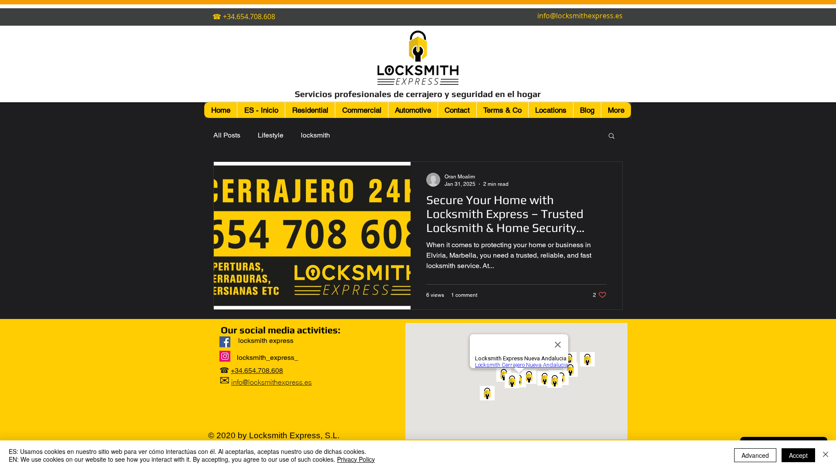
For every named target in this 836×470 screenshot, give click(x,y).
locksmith (315, 135)
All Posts (226, 135)
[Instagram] (224, 356)
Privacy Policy (356, 459)
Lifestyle (270, 135)
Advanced (755, 455)
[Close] (825, 455)
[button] (611, 136)
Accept (798, 455)
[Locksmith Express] (224, 341)
